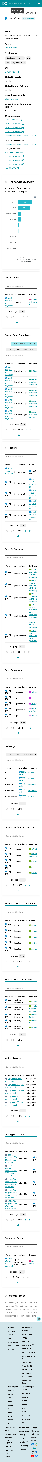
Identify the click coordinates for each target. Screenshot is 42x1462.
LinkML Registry (8, 1455)
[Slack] (36, 1444)
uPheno (11, 1398)
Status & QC (27, 1349)
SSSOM (25, 1404)
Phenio (11, 1405)
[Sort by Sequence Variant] (22, 1075)
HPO (10, 1401)
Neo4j (25, 1341)
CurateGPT (27, 1419)
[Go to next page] (25, 429)
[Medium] (34, 1448)
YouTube (22, 1446)
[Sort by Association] (26, 294)
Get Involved (23, 1431)
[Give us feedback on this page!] (39, 1319)
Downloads (27, 1334)
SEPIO (10, 1420)
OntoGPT (26, 1415)
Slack (21, 1435)
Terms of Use (27, 1362)
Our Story (12, 1331)
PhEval (25, 1397)
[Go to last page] (30, 429)
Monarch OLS (10, 1434)
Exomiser (26, 1393)
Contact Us (13, 1342)
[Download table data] (17, 322)
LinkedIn (22, 1442)
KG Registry (9, 1450)
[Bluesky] (36, 1456)
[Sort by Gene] (11, 294)
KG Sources (27, 1373)
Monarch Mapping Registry (8, 1440)
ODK (24, 1412)
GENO (10, 1416)
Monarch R (27, 1345)
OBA (10, 1409)
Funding (11, 1349)
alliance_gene (11, 99)
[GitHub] (33, 1452)
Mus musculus (11, 48)
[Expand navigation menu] (39, 3)
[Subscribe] (33, 1444)
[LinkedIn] (36, 1452)
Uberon (11, 1394)
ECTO (10, 1423)
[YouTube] (32, 1456)
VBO (10, 1412)
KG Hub (7, 1446)
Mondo (11, 1390)
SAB (9, 1338)
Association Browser (27, 1381)
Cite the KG (27, 1366)
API (23, 1338)
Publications (13, 1346)
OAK (24, 1408)
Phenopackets (28, 1423)
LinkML (25, 1401)
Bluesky (21, 1449)
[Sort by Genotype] (15, 1151)
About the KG (28, 1369)
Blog (20, 1438)
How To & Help (28, 1352)
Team (10, 1335)
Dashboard (27, 1377)
